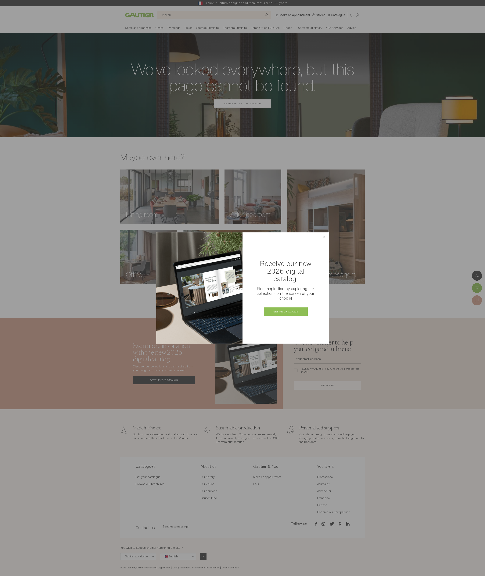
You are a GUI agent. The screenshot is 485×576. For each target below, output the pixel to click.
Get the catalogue (285, 311)
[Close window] (324, 237)
